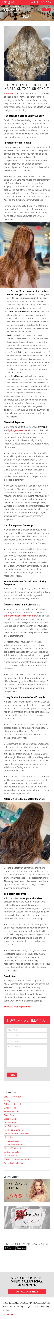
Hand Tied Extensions (14, 1130)
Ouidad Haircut (10, 1155)
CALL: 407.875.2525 (40, 2)
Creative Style (10, 1122)
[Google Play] (9, 1247)
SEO (11, 1307)
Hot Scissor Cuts (11, 1141)
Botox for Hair (10, 1108)
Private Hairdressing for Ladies (17, 1159)
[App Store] (20, 1247)
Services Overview (12, 1097)
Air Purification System (14, 1163)
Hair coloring (10, 93)
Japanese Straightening (14, 1144)
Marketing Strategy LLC (24, 1307)
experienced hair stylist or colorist (20, 616)
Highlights (8, 1137)
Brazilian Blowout (12, 1111)
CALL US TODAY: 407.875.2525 (30, 1283)
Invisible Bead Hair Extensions (17, 1133)
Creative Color (10, 1119)
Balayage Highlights (13, 1104)
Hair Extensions (11, 1126)
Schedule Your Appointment (17, 1006)
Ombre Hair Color (12, 1152)
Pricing (7, 1100)
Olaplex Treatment (12, 1148)
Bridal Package (10, 1115)
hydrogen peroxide (17, 430)
